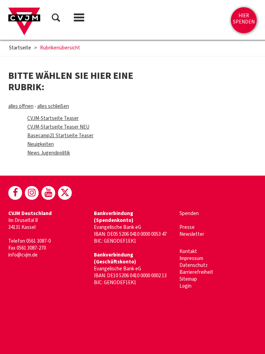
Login (185, 286)
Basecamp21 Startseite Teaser (60, 135)
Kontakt (188, 251)
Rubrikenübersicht (60, 48)
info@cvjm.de (23, 255)
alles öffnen (20, 106)
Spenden (189, 213)
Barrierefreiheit (196, 272)
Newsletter (191, 234)
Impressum (191, 258)
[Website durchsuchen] (56, 18)
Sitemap (188, 279)
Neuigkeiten (40, 144)
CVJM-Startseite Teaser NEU (58, 127)
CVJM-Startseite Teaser (53, 118)
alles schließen (53, 106)
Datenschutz (193, 265)
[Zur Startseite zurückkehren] (24, 21)
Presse (187, 227)
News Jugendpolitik (48, 153)
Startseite (20, 48)
